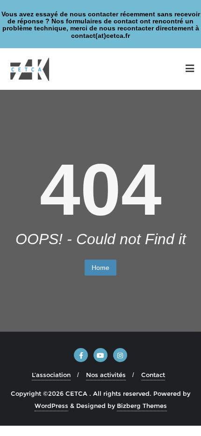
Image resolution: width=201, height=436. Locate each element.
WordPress (51, 405)
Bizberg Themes (142, 405)
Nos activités (106, 374)
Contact (153, 374)
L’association (51, 374)
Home (100, 267)
